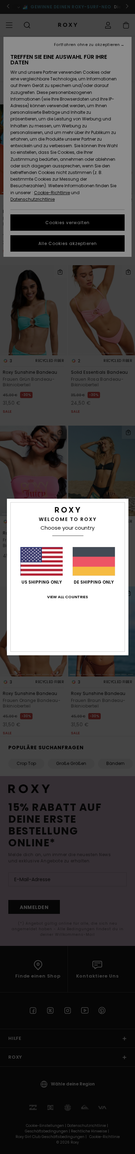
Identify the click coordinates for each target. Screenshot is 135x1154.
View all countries (67, 597)
